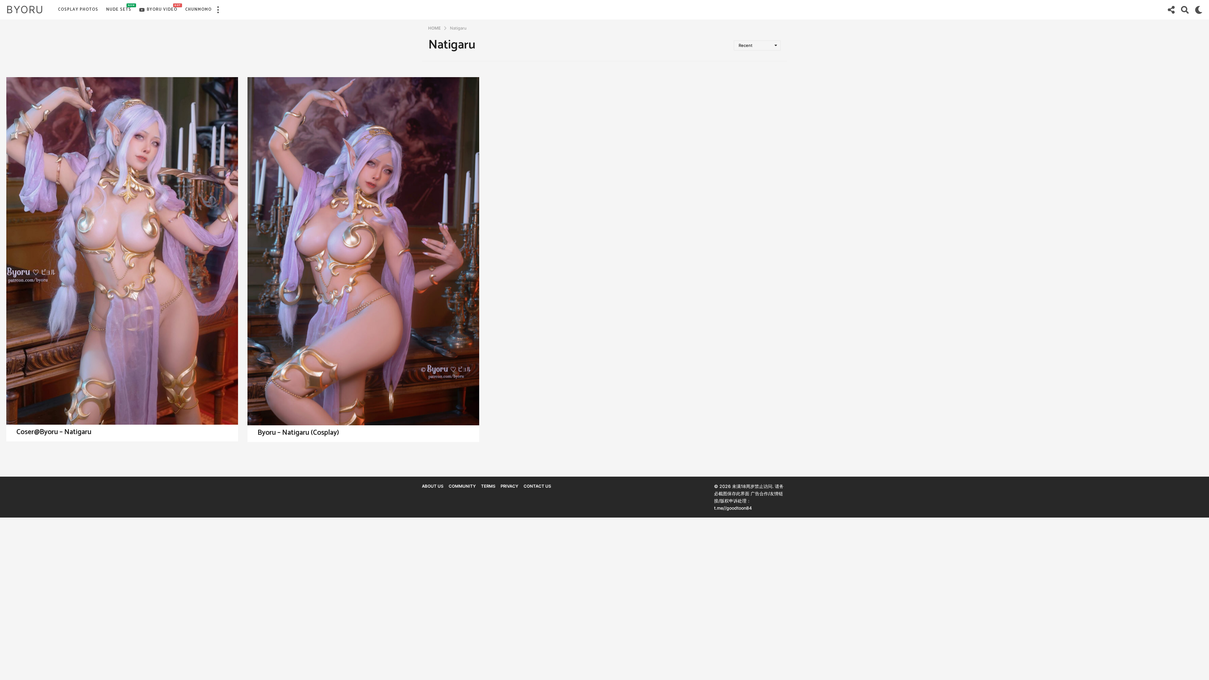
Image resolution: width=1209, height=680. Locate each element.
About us (432, 486)
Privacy (509, 486)
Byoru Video (162, 8)
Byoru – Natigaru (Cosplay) (298, 433)
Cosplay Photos (78, 9)
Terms (488, 486)
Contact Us (537, 486)
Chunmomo (198, 9)
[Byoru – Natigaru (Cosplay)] (363, 251)
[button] (218, 9)
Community (462, 486)
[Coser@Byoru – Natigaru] (122, 251)
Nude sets (118, 8)
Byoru (25, 9)
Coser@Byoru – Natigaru (53, 432)
